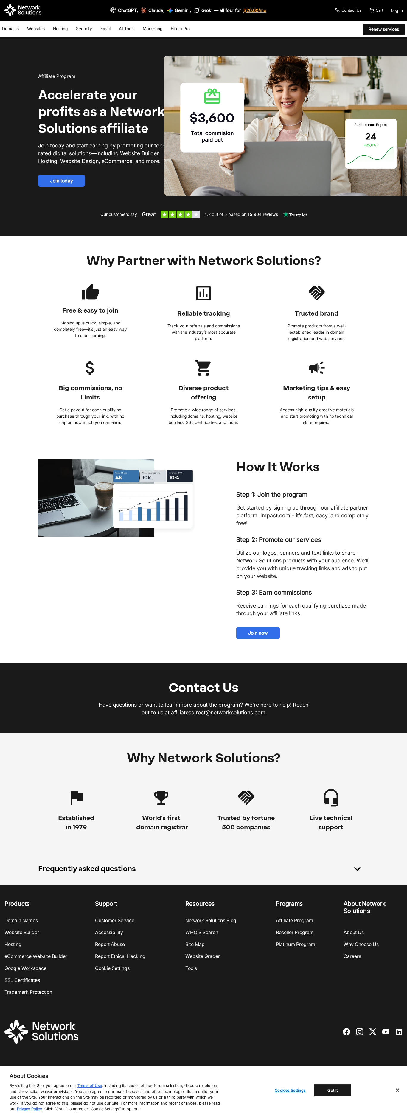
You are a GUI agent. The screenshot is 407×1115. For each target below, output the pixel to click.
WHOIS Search (201, 932)
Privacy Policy (29, 1108)
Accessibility (109, 932)
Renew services (384, 29)
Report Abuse (110, 944)
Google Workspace (25, 968)
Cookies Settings (290, 1090)
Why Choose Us (361, 944)
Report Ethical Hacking (120, 956)
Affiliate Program (294, 920)
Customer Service (114, 920)
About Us (354, 932)
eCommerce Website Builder (35, 956)
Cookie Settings (112, 968)
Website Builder (21, 932)
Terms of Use (89, 1085)
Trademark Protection (28, 992)
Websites (36, 28)
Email (105, 28)
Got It (332, 1090)
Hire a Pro (180, 28)
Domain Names (21, 920)
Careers (352, 956)
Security (84, 28)
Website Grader (202, 956)
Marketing (152, 28)
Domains (10, 28)
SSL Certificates (22, 980)
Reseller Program (295, 932)
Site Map (195, 944)
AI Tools (126, 28)
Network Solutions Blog (210, 920)
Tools (191, 968)
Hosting (60, 28)
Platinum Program (295, 944)
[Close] (397, 1090)
